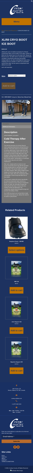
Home (3, 30)
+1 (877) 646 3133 (16, 404)
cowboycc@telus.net (16, 398)
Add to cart (8, 86)
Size (3, 76)
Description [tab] (6, 124)
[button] (32, 1)
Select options (16, 250)
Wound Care (14, 30)
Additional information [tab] (9, 126)
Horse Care (7, 30)
